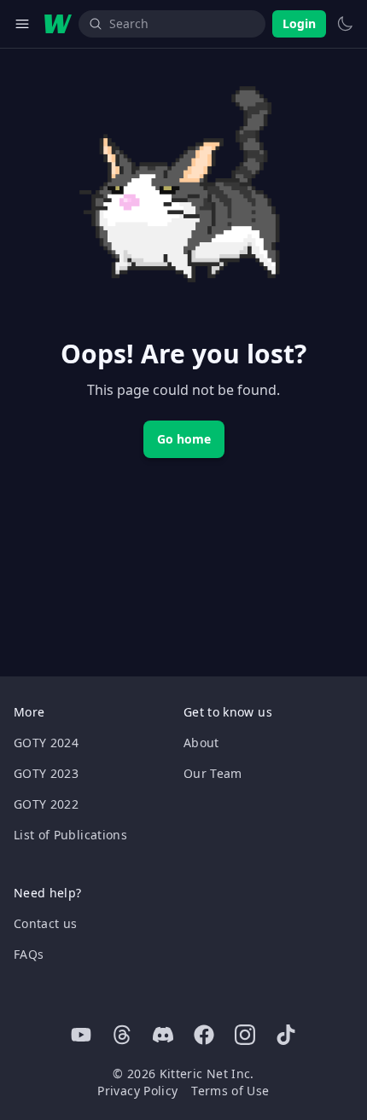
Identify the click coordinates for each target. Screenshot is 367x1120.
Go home (184, 439)
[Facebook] (204, 1034)
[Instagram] (245, 1034)
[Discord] (163, 1034)
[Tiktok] (286, 1034)
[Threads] (122, 1034)
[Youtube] (81, 1034)
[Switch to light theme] (344, 23)
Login (299, 23)
